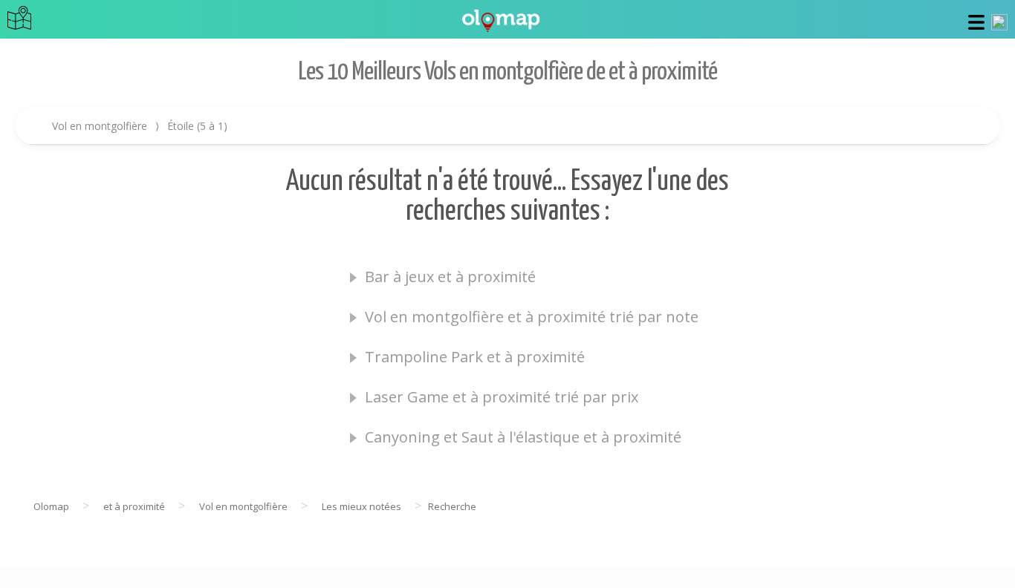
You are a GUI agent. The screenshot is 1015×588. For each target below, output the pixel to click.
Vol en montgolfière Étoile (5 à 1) (139, 126)
